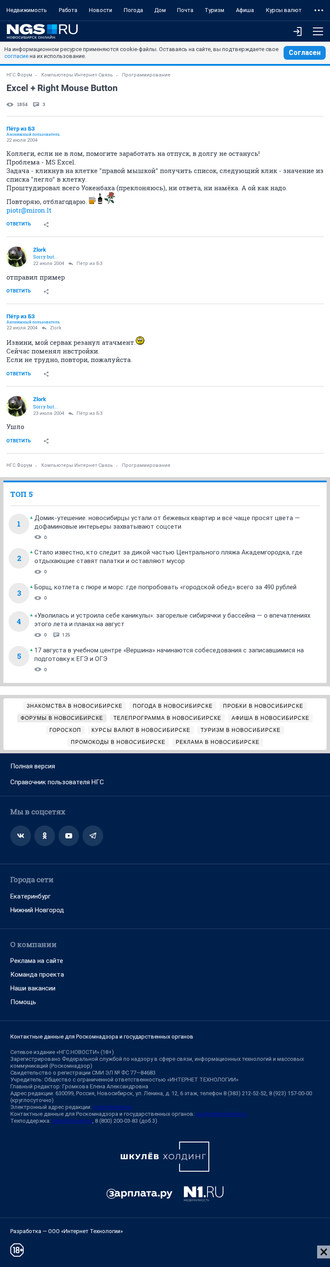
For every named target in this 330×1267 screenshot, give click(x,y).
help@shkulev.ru (72, 1121)
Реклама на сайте (36, 961)
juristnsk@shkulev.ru (221, 1114)
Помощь (23, 1002)
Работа (68, 10)
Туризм (214, 10)
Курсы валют (284, 10)
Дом (160, 10)
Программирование (146, 75)
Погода (133, 10)
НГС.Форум (19, 75)
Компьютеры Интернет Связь (77, 75)
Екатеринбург (30, 896)
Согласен (305, 53)
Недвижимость (26, 10)
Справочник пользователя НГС (57, 782)
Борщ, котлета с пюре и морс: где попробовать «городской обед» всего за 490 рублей (165, 587)
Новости (100, 10)
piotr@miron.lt (29, 210)
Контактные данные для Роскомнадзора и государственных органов (101, 1036)
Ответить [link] (18, 224)
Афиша (245, 10)
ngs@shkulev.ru (112, 1107)
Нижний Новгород (37, 910)
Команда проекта (37, 974)
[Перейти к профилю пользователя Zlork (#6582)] (16, 257)
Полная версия (32, 766)
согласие (16, 56)
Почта (185, 10)
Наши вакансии (32, 988)
